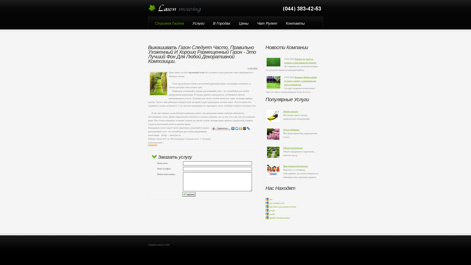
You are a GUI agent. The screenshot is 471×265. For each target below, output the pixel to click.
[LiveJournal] (248, 128)
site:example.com (276, 203)
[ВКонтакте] (233, 128)
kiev (270, 199)
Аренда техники (290, 111)
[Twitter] (237, 128)
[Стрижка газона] (177, 9)
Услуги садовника (291, 129)
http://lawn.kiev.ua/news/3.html (282, 206)
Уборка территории (293, 147)
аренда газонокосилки (279, 217)
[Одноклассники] (241, 128)
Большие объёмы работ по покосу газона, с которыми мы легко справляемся (300, 81)
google (272, 210)
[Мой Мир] (245, 128)
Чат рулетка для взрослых (295, 166)
